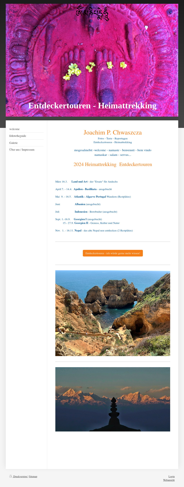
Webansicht (169, 480)
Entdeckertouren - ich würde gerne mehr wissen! (113, 253)
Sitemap (33, 476)
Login (172, 476)
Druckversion (20, 476)
